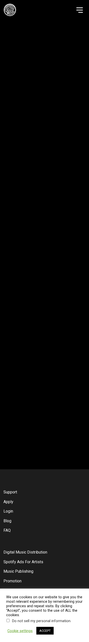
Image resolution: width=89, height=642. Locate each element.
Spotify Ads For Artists (23, 562)
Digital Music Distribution (25, 552)
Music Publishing (18, 571)
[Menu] (79, 9)
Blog (7, 521)
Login (8, 511)
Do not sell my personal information (41, 621)
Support (10, 492)
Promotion (12, 581)
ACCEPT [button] (45, 631)
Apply (8, 501)
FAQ (7, 530)
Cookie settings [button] (20, 631)
